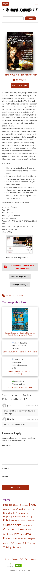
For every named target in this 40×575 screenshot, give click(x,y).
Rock (21, 295)
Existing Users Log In (20, 285)
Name (5, 468)
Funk (11, 520)
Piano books (10, 538)
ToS (26, 559)
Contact (15, 559)
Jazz (16, 534)
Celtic (14, 509)
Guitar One (27, 525)
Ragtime (32, 539)
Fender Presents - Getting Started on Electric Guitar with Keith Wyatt (20, 334)
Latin (22, 534)
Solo (25, 543)
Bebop (17, 505)
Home (7, 559)
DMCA (33, 559)
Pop (20, 538)
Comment (7, 445)
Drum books (9, 513)
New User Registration (20, 276)
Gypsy (11, 534)
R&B (27, 538)
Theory (31, 543)
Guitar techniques (13, 529)
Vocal (19, 547)
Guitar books (12, 525)
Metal (28, 534)
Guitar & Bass (30, 521)
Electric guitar (21, 80)
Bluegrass (24, 505)
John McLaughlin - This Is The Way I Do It (20, 352)
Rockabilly (19, 543)
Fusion (17, 521)
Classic (20, 509)
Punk (23, 539)
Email (5, 477)
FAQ (21, 559)
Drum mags (22, 512)
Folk (5, 520)
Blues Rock (7, 509)
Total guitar (9, 547)
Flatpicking (27, 516)
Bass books (9, 504)
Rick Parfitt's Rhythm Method (20, 387)
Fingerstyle (8, 516)
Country (15, 295)
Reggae (5, 543)
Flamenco (18, 516)
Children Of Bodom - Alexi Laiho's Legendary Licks (20, 372)
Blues (8, 295)
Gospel (22, 520)
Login (5, 4)
